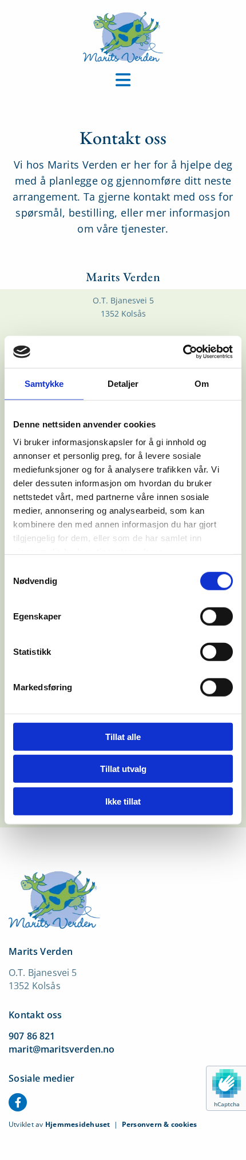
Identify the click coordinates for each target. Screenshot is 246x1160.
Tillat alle (123, 736)
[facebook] (18, 1102)
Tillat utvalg (123, 769)
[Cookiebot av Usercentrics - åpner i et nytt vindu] (183, 352)
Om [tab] (202, 383)
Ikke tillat (123, 801)
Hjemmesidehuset (77, 1124)
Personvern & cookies (159, 1124)
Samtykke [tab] (44, 383)
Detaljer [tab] (123, 383)
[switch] (216, 616)
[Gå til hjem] (123, 37)
